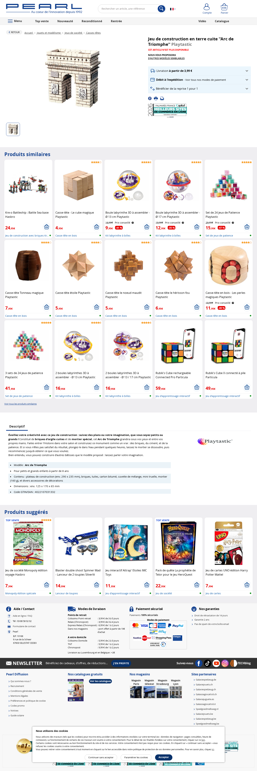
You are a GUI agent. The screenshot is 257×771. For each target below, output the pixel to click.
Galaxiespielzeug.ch (206, 689)
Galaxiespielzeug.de (206, 679)
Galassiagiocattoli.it (206, 704)
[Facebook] (151, 98)
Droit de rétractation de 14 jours (211, 615)
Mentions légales (19, 695)
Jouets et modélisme (48, 32)
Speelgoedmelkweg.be (207, 723)
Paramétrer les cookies (136, 757)
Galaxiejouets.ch (204, 684)
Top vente (42, 21)
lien (203, 739)
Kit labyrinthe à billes (117, 235)
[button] (199, 70)
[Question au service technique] (163, 98)
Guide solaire (17, 715)
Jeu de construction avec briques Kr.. (26, 235)
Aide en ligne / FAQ (22, 615)
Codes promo (17, 705)
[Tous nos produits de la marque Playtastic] (215, 440)
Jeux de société (73, 32)
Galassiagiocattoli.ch (206, 694)
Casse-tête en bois (66, 235)
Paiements (144, 615)
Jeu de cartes (213, 593)
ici (213, 749)
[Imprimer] (157, 98)
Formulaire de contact (24, 626)
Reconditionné (92, 21)
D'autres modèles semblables (166, 58)
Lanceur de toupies (66, 593)
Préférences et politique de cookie (28, 700)
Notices (14, 710)
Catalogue (222, 21)
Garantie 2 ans (201, 619)
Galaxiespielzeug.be (206, 718)
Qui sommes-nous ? (20, 681)
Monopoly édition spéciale (20, 593)
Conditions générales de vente (26, 691)
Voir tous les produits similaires (20, 403)
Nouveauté (65, 21)
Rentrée (116, 21)
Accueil (29, 32)
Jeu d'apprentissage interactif (173, 396)
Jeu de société (164, 593)
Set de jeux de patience (219, 235)
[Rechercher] (161, 8)
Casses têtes (93, 32)
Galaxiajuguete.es (205, 699)
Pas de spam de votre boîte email (211, 624)
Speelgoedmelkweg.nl (207, 709)
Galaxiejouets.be (204, 713)
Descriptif (17, 426)
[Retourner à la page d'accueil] (44, 9)
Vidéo (202, 21)
